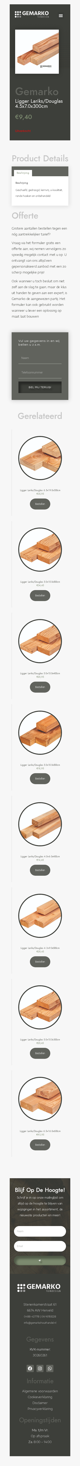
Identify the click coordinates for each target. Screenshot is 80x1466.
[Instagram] (40, 1368)
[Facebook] (30, 1368)
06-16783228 (48, 1316)
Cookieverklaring (40, 1397)
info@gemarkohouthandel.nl (40, 1322)
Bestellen (40, 503)
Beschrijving (23, 173)
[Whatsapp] (49, 1368)
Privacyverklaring (40, 1409)
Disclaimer (39, 1403)
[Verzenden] (40, 1260)
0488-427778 (31, 1316)
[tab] (23, 173)
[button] (61, 15)
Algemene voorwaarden (40, 1391)
